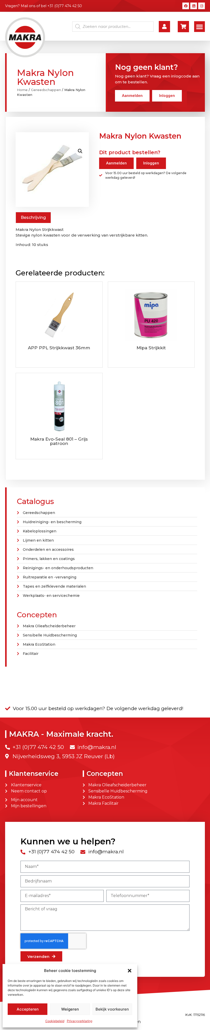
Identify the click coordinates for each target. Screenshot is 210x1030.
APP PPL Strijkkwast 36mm (59, 347)
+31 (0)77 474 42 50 (64, 6)
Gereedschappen (46, 90)
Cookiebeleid (54, 1021)
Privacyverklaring (79, 1021)
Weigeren (70, 1009)
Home (22, 90)
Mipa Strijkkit (151, 347)
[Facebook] (185, 6)
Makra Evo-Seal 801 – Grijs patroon (59, 441)
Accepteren (28, 1009)
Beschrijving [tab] (33, 217)
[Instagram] (201, 6)
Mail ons (28, 6)
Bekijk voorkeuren (112, 1009)
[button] (129, 970)
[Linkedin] (193, 6)
